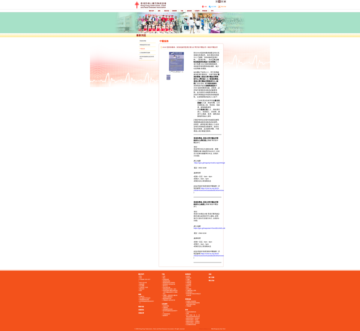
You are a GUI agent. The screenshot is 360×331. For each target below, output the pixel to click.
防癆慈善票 (166, 279)
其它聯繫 (141, 285)
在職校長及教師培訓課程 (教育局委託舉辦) (193, 303)
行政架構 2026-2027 (144, 279)
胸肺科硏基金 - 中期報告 (193, 321)
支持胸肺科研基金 (191, 324)
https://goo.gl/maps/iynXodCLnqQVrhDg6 (209, 163)
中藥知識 (188, 281)
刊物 (182, 11)
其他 (187, 287)
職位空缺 (223, 6)
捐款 (205, 6)
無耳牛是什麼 (143, 282)
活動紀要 (141, 313)
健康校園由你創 (167, 298)
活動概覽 (174, 11)
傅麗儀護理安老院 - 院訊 (169, 289)
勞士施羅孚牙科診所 (144, 298)
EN (222, 1)
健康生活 (188, 285)
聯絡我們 (141, 289)
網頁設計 (201, 329)
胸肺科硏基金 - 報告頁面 (193, 323)
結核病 (188, 276)
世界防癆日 (189, 292)
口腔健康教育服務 (145, 52)
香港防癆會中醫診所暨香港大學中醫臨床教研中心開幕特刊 (170, 292)
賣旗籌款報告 (166, 281)
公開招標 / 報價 (143, 287)
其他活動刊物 (166, 287)
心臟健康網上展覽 (191, 290)
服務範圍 (141, 284)
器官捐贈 (188, 289)
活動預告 (141, 310)
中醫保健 (188, 282)
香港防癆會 (143, 41)
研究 (212, 11)
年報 (164, 276)
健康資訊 (189, 11)
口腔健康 (188, 284)
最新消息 (166, 11)
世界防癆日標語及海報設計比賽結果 (193, 294)
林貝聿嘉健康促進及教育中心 (146, 302)
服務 (159, 11)
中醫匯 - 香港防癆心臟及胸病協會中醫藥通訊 (170, 296)
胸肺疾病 (188, 278)
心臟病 (188, 279)
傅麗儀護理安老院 (145, 45)
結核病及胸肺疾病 (191, 312)
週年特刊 (165, 285)
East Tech (222, 329)
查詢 (140, 290)
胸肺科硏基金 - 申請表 (192, 320)
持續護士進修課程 (191, 301)
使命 (140, 278)
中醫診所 (141, 296)
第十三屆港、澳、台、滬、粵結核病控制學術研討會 (193, 315)
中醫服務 (142, 48)
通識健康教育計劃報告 (169, 282)
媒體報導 (165, 315)
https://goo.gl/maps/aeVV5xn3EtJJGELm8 (209, 228)
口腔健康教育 (166, 314)
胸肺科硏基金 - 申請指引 (193, 318)
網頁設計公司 (207, 329)
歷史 (140, 276)
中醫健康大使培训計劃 (169, 300)
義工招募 (213, 6)
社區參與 (197, 11)
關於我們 (151, 11)
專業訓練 (204, 11)
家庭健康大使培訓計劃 (169, 284)
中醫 (187, 313)
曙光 (164, 278)
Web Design (214, 329)
